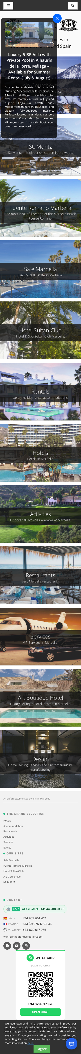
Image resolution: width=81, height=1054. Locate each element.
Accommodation (13, 826)
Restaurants (10, 831)
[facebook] (7, 946)
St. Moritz (9, 881)
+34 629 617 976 (34, 930)
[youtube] (16, 946)
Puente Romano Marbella (17, 865)
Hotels (7, 820)
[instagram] (26, 946)
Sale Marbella (11, 860)
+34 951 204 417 (34, 918)
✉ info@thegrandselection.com (22, 936)
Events (7, 847)
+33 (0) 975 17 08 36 (37, 924)
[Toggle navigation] (73, 6)
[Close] (57, 18)
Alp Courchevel (12, 876)
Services (8, 842)
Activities (8, 836)
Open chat (40, 1012)
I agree (41, 1049)
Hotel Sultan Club (13, 871)
